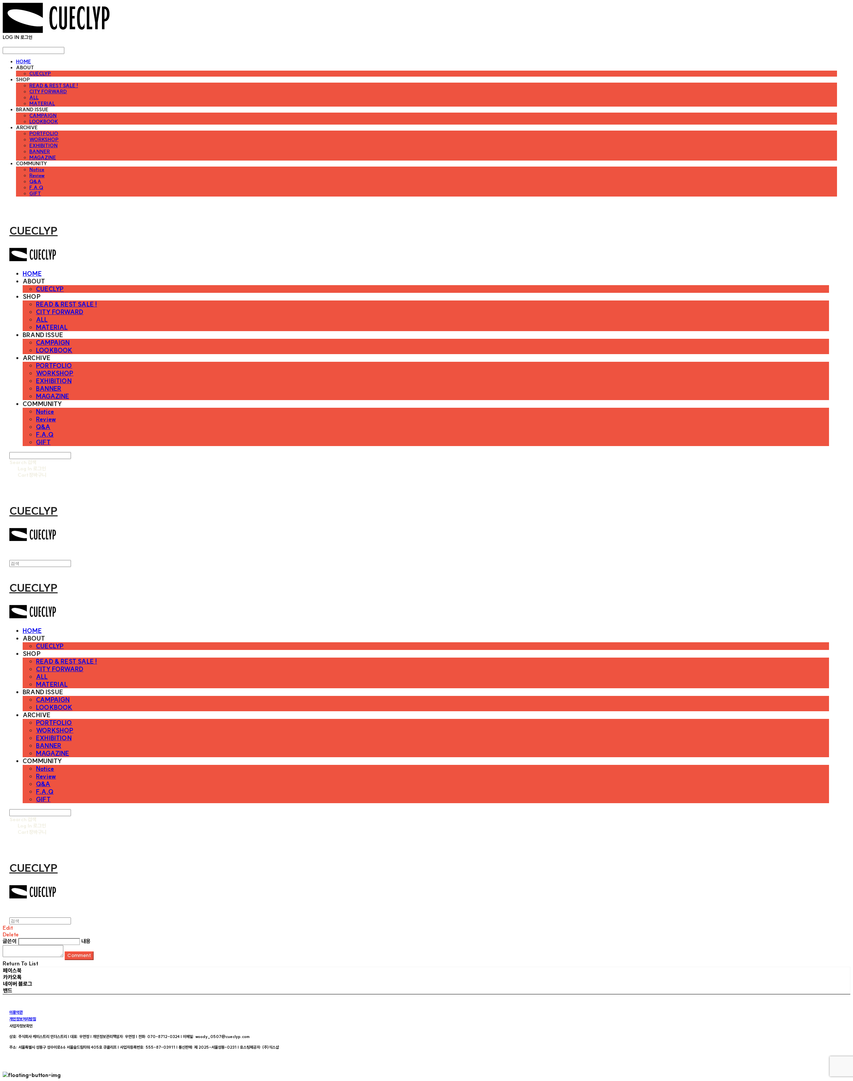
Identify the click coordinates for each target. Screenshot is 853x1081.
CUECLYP (40, 74)
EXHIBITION (43, 146)
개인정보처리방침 (22, 1018)
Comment (79, 955)
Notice (36, 170)
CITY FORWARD (48, 92)
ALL (34, 98)
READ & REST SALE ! (53, 86)
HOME (23, 62)
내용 (86, 941)
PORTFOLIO (43, 134)
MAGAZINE (42, 158)
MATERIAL (42, 104)
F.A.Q (36, 188)
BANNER (39, 152)
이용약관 (16, 1012)
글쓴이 (10, 941)
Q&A (35, 182)
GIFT (35, 194)
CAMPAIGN (43, 116)
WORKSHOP (44, 140)
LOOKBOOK (43, 122)
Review (37, 176)
